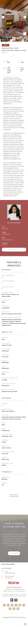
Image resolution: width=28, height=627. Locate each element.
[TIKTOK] (10, 608)
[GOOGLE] (14, 608)
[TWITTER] (16, 605)
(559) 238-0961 (6, 234)
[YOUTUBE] (19, 605)
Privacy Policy (20, 617)
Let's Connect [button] (14, 553)
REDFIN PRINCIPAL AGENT (14, 587)
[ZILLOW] (17, 608)
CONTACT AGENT (14, 249)
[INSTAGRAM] (8, 605)
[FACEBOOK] (4, 605)
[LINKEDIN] (12, 605)
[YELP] (23, 605)
